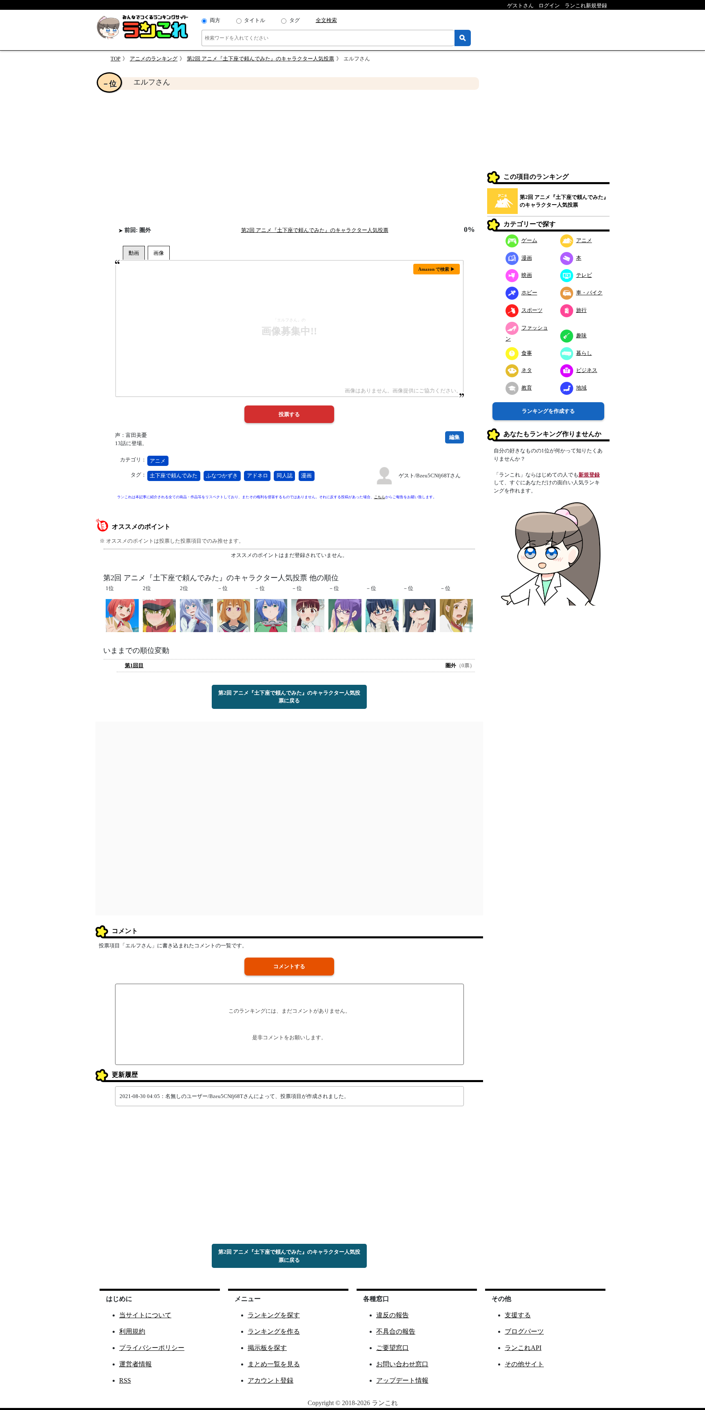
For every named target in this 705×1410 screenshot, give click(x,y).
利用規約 (132, 1331)
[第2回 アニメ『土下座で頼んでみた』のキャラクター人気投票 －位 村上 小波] (382, 615)
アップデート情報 (402, 1380)
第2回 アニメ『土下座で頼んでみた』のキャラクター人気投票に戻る (289, 697)
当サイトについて (145, 1315)
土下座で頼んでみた (173, 475)
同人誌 (285, 475)
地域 (581, 388)
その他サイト (524, 1364)
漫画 (306, 475)
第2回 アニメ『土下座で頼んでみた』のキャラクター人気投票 (260, 59)
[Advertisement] (289, 157)
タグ (294, 20)
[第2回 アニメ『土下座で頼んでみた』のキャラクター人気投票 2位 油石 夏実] (159, 615)
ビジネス (586, 370)
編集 (454, 437)
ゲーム (529, 240)
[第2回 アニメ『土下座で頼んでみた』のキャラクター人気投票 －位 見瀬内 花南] (419, 615)
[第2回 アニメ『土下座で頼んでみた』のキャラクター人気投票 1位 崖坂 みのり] (122, 615)
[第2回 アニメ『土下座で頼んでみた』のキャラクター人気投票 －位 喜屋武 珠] (233, 615)
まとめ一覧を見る (274, 1364)
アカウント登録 (270, 1380)
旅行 (581, 310)
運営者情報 (135, 1364)
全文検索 (326, 20)
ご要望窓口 (392, 1347)
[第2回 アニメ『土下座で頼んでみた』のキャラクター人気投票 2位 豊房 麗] (196, 615)
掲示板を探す (267, 1347)
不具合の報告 (395, 1331)
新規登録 (589, 475)
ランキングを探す (274, 1315)
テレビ (584, 275)
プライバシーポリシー (151, 1347)
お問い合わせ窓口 (402, 1364)
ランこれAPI (523, 1347)
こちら (379, 497)
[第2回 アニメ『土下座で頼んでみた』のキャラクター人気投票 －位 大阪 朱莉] (456, 615)
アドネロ (257, 475)
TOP (115, 59)
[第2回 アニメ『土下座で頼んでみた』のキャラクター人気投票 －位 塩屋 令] (270, 615)
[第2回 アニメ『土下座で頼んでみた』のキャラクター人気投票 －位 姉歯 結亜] (307, 615)
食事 (526, 353)
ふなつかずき (222, 475)
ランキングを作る (274, 1331)
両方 (215, 20)
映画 (526, 275)
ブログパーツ (524, 1331)
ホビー (529, 293)
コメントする (289, 966)
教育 (526, 388)
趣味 (581, 335)
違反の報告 (392, 1315)
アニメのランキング (153, 59)
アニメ (158, 461)
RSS (125, 1380)
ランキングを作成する (548, 411)
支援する (518, 1315)
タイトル (254, 20)
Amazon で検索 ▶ (436, 269)
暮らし (584, 353)
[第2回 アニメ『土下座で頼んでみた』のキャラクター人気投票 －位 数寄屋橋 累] (344, 615)
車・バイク (589, 293)
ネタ (526, 370)
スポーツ (532, 310)
